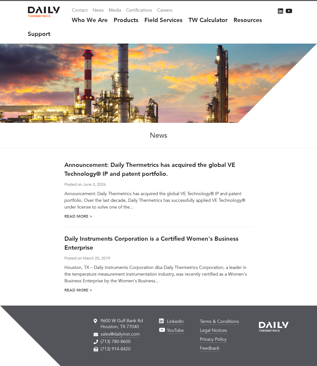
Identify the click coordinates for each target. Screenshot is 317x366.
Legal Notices (213, 330)
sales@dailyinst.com (120, 334)
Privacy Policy (213, 339)
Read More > (78, 216)
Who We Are (90, 20)
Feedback (209, 348)
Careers (164, 10)
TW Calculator (208, 20)
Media (115, 10)
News (98, 10)
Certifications (139, 10)
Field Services (163, 20)
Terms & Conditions (219, 321)
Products (126, 20)
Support (39, 34)
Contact (80, 10)
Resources (248, 20)
